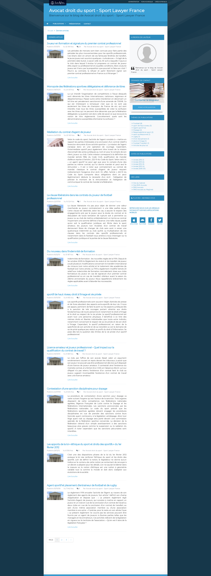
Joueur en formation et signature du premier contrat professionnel (84, 43)
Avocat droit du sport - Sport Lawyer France (104, 47)
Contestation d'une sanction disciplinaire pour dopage (77, 388)
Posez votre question (146, 107)
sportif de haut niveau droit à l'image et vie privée (74, 294)
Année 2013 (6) (138, 162)
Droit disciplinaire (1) (141, 139)
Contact (87, 24)
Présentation (74, 24)
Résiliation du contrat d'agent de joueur (69, 132)
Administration (133, 2)
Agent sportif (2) (139, 128)
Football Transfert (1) (141, 143)
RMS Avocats (138, 187)
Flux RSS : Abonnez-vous (144, 198)
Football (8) (137, 123)
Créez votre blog (161, 2)
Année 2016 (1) (138, 160)
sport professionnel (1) (141, 134)
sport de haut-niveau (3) (142, 126)
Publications (58, 23)
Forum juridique (147, 2)
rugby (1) (136, 137)
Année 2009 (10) (139, 169)
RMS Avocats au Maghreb (143, 190)
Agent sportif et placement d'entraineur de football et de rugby (82, 485)
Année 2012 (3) (138, 164)
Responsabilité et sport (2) (143, 132)
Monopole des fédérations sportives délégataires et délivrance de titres (86, 86)
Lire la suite (72, 78)
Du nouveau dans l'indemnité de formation (71, 251)
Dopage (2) (137, 130)
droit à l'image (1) (140, 141)
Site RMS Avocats (140, 185)
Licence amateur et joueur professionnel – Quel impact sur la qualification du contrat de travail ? (80, 349)
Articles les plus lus (140, 145)
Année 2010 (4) (139, 166)
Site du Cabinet (139, 183)
